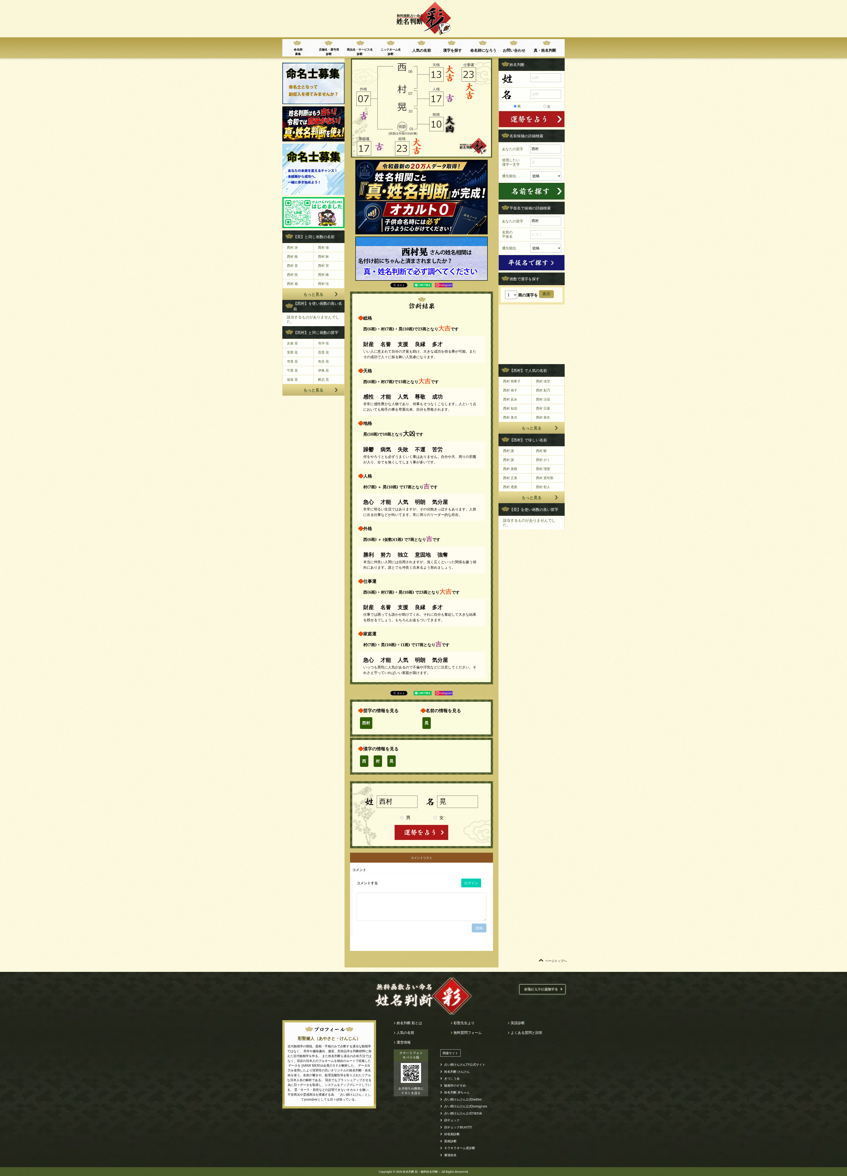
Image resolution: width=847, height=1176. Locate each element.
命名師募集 (298, 51)
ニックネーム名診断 (391, 51)
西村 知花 (510, 408)
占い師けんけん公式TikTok (463, 1113)
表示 (546, 294)
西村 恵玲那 (544, 478)
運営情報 (404, 1042)
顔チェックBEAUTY (458, 1127)
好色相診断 (452, 1134)
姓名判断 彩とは (409, 1022)
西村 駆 (541, 450)
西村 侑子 (510, 390)
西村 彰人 (543, 487)
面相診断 (450, 1141)
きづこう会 (452, 1078)
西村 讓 (508, 450)
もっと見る (313, 294)
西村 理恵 (543, 469)
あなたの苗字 (512, 149)
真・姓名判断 (545, 50)
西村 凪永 (510, 399)
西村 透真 (510, 487)
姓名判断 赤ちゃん (457, 1092)
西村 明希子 (512, 381)
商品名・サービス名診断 (360, 51)
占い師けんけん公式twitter (463, 1099)
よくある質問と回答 (526, 1032)
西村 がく (543, 459)
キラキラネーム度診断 (459, 1148)
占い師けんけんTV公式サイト (464, 1064)
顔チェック (452, 1120)
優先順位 (509, 175)
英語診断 (518, 1022)
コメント (359, 869)
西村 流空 (543, 381)
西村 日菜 (543, 408)
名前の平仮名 (507, 234)
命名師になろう (483, 50)
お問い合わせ (514, 50)
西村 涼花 (543, 399)
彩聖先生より (464, 1022)
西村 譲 (508, 459)
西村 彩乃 (543, 390)
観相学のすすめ (455, 1085)
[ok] (531, 191)
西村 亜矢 (543, 417)
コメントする (367, 883)
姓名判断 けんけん (457, 1071)
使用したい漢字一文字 (511, 162)
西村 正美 (510, 478)
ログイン (471, 883)
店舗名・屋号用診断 (329, 51)
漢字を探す (452, 50)
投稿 (479, 928)
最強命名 (450, 1155)
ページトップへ (556, 961)
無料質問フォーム (467, 1032)
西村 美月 (510, 417)
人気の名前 (421, 50)
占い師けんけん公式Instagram (465, 1106)
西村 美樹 (510, 469)
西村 (366, 723)
